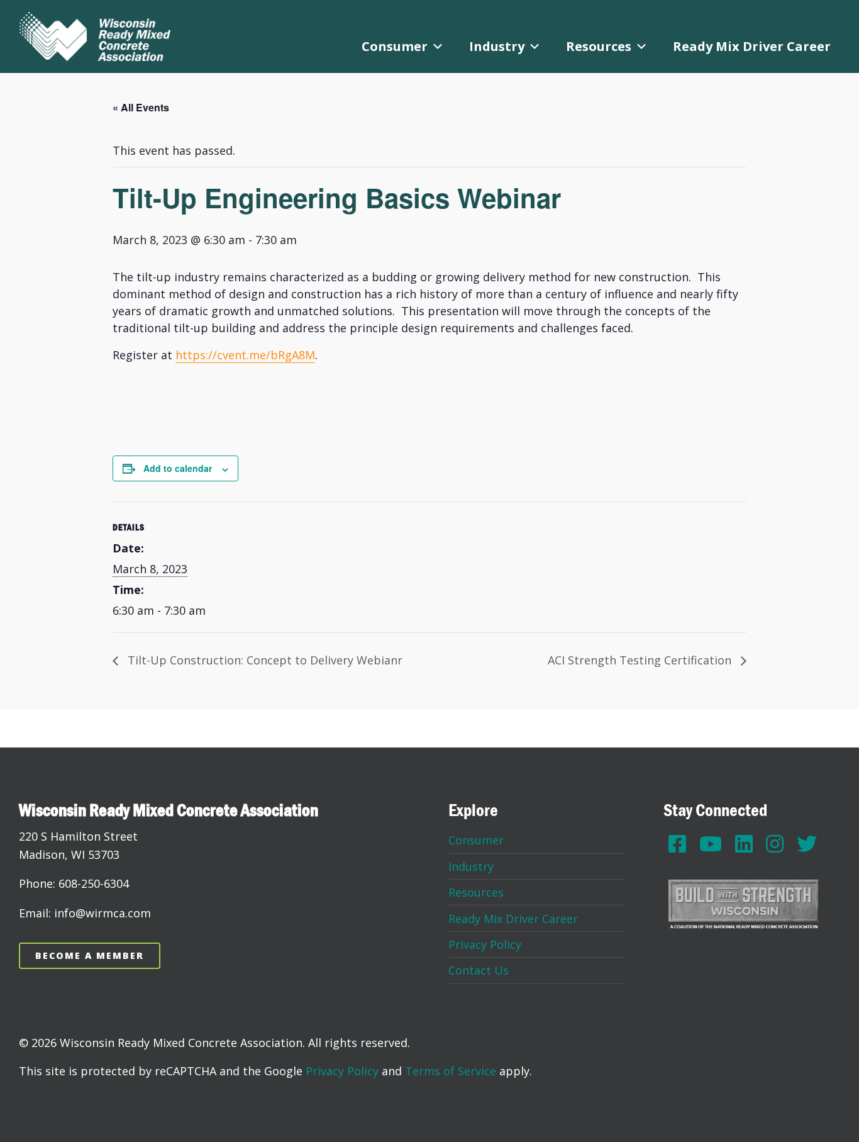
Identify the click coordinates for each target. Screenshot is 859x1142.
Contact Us (478, 970)
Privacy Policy (484, 944)
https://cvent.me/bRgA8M (245, 354)
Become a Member (89, 955)
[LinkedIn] (744, 843)
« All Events (141, 107)
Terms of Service (450, 1070)
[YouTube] (710, 843)
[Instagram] (775, 843)
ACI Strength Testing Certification (641, 660)
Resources (598, 46)
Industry (496, 46)
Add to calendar (177, 468)
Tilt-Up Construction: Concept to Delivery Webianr (263, 660)
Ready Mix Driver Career (752, 46)
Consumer (395, 46)
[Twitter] (807, 843)
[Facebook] (677, 843)
